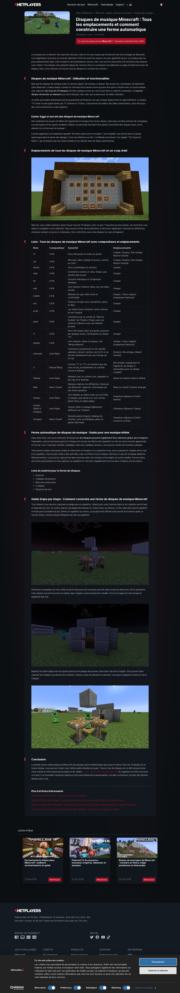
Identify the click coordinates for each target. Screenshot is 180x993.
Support (120, 4)
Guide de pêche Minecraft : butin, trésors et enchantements (59, 795)
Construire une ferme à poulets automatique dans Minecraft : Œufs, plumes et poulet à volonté (75, 809)
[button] (129, 4)
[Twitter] (93, 937)
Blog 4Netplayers (84, 13)
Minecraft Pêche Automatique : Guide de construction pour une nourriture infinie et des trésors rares (77, 800)
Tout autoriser (158, 962)
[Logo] (28, 4)
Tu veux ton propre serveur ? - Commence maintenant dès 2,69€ (110, 41)
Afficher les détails (144, 988)
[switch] (77, 988)
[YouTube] (104, 937)
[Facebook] (98, 937)
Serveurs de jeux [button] (76, 4)
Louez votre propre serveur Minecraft (100, 771)
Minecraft (92, 4)
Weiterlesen (55, 880)
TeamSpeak (106, 4)
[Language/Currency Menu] (161, 4)
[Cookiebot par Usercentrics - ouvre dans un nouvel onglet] (17, 988)
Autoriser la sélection (158, 970)
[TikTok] (109, 937)
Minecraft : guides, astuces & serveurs (113, 13)
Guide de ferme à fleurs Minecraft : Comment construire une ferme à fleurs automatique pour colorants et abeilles (84, 805)
